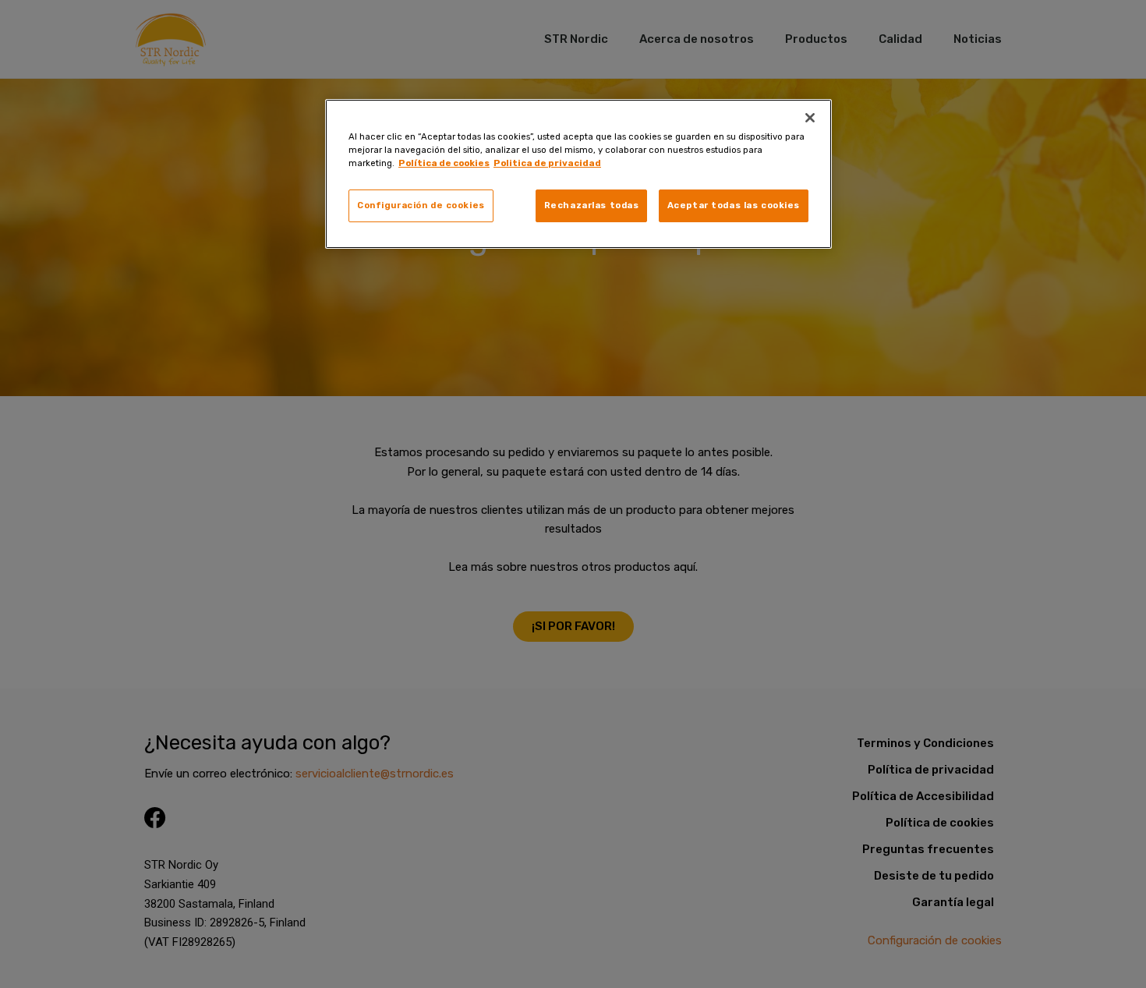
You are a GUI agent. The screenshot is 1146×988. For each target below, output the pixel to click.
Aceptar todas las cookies (733, 205)
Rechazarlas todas (591, 205)
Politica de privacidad (547, 163)
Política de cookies (444, 163)
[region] (578, 174)
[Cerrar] (810, 118)
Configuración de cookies (421, 205)
